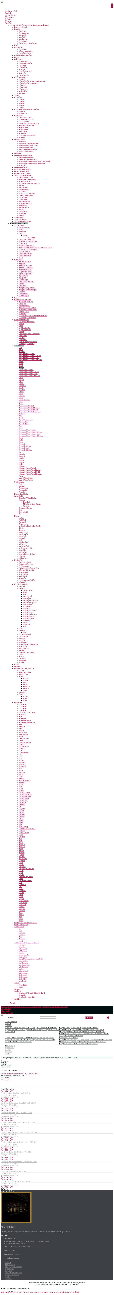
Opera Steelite (24, 833)
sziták (21, 654)
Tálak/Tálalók (19, 927)
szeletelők (22, 550)
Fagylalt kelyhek (24, 328)
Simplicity (22, 867)
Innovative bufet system (13, 1273)
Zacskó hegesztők (25, 53)
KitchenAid (18, 115)
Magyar (3, 1013)
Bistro (21, 364)
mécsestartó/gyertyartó (26, 245)
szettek (21, 969)
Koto (20, 786)
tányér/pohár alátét (25, 253)
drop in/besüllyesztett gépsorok (29, 183)
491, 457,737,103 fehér (27, 712)
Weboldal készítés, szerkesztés (11, 1292)
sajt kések (22, 544)
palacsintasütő (28, 604)
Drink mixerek (24, 33)
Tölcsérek (22, 658)
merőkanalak (23, 963)
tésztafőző (22, 213)
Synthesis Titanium (25, 450)
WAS (20, 913)
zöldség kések (23, 558)
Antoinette (22, 718)
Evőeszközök (19, 346)
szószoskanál (23, 971)
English (10, 1013)
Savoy (21, 428)
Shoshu (21, 865)
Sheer (21, 863)
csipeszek (22, 945)
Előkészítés (18, 59)
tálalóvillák (22, 979)
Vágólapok (22, 660)
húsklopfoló (23, 642)
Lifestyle (22, 805)
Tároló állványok (20, 219)
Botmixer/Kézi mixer (26, 119)
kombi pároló (23, 197)
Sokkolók (22, 93)
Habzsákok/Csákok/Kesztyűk (29, 334)
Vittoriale (22, 466)
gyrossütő (22, 191)
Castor (21, 740)
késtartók (22, 538)
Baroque (22, 726)
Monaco (21, 817)
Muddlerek (22, 286)
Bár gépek (17, 29)
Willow (21, 915)
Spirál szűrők (23, 294)
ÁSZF (7, 1054)
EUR (7, 1011)
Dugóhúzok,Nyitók (25, 272)
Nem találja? (8, 1226)
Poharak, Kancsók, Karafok (24, 668)
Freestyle (22, 772)
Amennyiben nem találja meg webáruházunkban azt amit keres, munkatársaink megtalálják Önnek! (35, 1232)
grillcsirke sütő (24, 189)
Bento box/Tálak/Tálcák (27, 498)
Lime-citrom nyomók (26, 282)
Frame (21, 770)
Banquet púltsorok (20, 27)
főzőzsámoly (23, 187)
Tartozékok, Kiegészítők (27, 318)
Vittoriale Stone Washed (27, 468)
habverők (22, 638)
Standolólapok (24, 296)
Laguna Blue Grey (25, 795)
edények (22, 588)
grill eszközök (23, 636)
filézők (21, 528)
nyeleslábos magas (29, 602)
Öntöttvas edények (25, 508)
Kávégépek (18, 97)
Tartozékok (23, 41)
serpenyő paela (28, 618)
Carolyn (21, 368)
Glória (21, 776)
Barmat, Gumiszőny (26, 268)
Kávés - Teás (23, 674)
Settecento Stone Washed (27, 430)
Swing (21, 442)
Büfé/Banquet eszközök (22, 300)
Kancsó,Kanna (24, 312)
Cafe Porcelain (24, 738)
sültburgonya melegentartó (28, 149)
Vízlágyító (22, 165)
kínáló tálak (23, 243)
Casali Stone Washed (26, 370)
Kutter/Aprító (23, 574)
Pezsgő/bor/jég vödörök (27, 288)
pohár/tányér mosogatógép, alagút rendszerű (34, 161)
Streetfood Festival (25, 881)
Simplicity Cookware (26, 869)
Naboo (21, 821)
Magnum (22, 809)
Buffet (21, 736)
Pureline (21, 853)
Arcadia (12, 1003)
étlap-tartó (31, 237)
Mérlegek (17, 153)
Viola (20, 464)
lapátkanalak (23, 961)
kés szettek (22, 536)
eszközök (22, 630)
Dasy (20, 754)
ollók (20, 540)
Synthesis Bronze (25, 446)
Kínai (21, 784)
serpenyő (26, 608)
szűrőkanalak (23, 973)
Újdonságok (9, 17)
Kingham (22, 390)
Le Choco (22, 803)
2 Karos (21, 101)
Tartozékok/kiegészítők (27, 580)
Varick (21, 897)
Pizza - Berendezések (21, 171)
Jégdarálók (22, 35)
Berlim (21, 362)
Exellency (22, 766)
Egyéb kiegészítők (25, 274)
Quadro (21, 855)
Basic (21, 728)
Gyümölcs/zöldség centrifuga (29, 123)
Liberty (21, 392)
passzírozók (23, 646)
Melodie (21, 815)
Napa (25, 700)
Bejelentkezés (6, 1009)
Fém (20, 484)
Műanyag (22, 692)
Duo (20, 758)
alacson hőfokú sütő (26, 177)
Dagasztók (22, 65)
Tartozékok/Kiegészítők (27, 135)
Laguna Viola (23, 801)
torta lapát (22, 981)
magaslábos (27, 598)
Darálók (21, 107)
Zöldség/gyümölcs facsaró (28, 43)
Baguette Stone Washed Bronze (30, 356)
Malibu (21, 811)
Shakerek (22, 292)
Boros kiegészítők (25, 270)
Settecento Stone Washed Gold (29, 434)
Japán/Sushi (18, 496)
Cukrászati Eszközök (21, 320)
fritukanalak (23, 949)
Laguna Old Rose (25, 797)
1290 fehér (22, 710)
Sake (20, 510)
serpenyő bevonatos (30, 610)
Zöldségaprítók (24, 75)
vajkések (22, 556)
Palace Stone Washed (26, 406)
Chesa (21, 378)
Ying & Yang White (26, 480)
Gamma (21, 384)
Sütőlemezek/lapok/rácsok (28, 342)
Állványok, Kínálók (26, 302)
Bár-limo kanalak (25, 261)
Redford (21, 414)
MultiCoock (23, 131)
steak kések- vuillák (26, 548)
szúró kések (23, 552)
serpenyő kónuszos (30, 614)
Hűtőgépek (22, 85)
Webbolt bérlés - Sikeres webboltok (35, 1292)
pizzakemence (24, 207)
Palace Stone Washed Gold (28, 410)
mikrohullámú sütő (25, 203)
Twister (21, 893)
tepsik (25, 622)
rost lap (21, 209)
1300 (20, 348)
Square (21, 875)
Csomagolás (18, 47)
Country (21, 748)
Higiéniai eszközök (21, 494)
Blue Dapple (23, 734)
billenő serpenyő (24, 181)
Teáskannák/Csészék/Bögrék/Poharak (32, 993)
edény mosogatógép (26, 157)
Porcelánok (18, 702)
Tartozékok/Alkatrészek (22, 221)
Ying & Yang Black (26, 478)
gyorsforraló (27, 596)
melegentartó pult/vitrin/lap (28, 145)
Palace (21, 404)
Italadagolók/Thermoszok (28, 310)
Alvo (20, 716)
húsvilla (21, 953)
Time (20, 887)
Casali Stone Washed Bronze (29, 372)
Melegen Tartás (19, 139)
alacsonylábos (28, 590)
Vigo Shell (22, 905)
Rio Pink (22, 857)
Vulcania (22, 911)
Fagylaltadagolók (25, 330)
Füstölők (22, 111)
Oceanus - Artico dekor (27, 829)
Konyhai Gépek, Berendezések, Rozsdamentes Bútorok (29, 25)
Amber (25, 696)
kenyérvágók (23, 534)
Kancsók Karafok (25, 672)
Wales (21, 476)
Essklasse (22, 764)
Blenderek (22, 31)
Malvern (22, 396)
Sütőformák (23, 340)
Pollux (21, 843)
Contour (21, 744)
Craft (20, 750)
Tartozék (17, 989)
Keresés (89, 1017)
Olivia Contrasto (24, 400)
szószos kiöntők (24, 251)
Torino (21, 889)
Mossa (21, 819)
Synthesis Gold (24, 448)
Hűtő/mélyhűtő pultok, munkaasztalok (32, 81)
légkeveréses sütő (25, 201)
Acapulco (22, 714)
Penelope (26, 686)
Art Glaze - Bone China (27, 722)
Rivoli (21, 418)
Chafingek (22, 304)
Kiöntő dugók (23, 280)
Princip (21, 851)
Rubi (20, 426)
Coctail (21, 670)
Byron (21, 366)
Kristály (21, 676)
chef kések (22, 520)
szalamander (23, 211)
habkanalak (23, 951)
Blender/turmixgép (25, 117)
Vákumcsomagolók (25, 51)
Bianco (21, 730)
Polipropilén (23, 490)
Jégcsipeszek (23, 276)
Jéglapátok (22, 278)
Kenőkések (23, 336)
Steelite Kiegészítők (26, 877)
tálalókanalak (23, 977)
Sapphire (22, 861)
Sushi (21, 440)
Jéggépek (22, 37)
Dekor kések (23, 524)
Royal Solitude (24, 424)
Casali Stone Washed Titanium (29, 376)
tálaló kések (23, 975)
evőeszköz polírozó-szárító (28, 159)
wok (24, 626)
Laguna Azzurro (24, 792)
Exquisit (26, 678)
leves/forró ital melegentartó (28, 143)
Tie (20, 452)
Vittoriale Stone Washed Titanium (30, 474)
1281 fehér (22, 708)
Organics (22, 837)
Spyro (21, 873)
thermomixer (23, 113)
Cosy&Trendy (24, 746)
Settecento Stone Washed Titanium (31, 436)
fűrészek (22, 530)
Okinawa (22, 831)
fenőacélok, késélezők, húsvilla (30, 526)
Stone (21, 879)
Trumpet (22, 456)
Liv (20, 807)
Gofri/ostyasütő (24, 566)
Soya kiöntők (23, 512)
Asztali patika (19, 225)
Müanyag (22, 935)
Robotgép (22, 133)
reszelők (21, 650)
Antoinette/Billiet (25, 720)
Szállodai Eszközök (21, 925)
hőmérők (22, 640)
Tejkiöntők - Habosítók (27, 997)
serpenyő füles (28, 612)
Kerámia (22, 500)
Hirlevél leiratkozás (12, 1275)
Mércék (21, 284)
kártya (21, 233)
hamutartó (22, 231)
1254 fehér (22, 704)
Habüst (21, 332)
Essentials (22, 762)
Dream (25, 698)
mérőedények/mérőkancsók (28, 644)
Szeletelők (22, 73)
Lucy (25, 684)
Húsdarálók (23, 67)
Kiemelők (22, 314)
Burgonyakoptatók (25, 63)
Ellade (21, 382)
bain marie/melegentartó (27, 179)
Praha (21, 849)
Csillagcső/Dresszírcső (27, 322)
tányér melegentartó (26, 151)
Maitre (21, 394)
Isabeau (21, 778)
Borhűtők (22, 79)
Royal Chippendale (25, 420)
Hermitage (22, 386)
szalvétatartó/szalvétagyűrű (28, 249)
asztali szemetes (24, 227)
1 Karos (21, 99)
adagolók (22, 586)
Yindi (21, 919)
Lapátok (21, 338)
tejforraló (26, 620)
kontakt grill (23, 199)
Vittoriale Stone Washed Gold (29, 472)
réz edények (27, 606)
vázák (21, 257)
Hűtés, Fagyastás (20, 77)
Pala (20, 937)
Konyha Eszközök (20, 584)
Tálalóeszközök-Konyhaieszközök (26, 943)
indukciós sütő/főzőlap (27, 193)
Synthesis (22, 444)
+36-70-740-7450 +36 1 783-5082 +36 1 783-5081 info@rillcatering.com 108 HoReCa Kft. (34, 1007)
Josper (16, 95)
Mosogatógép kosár (21, 167)
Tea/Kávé (17, 991)
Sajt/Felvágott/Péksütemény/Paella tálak (33, 316)
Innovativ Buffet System (27, 308)
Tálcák (16, 983)
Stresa (21, 438)
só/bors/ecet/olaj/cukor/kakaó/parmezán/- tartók (35, 247)
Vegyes (21, 460)
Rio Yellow (23, 859)
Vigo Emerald (23, 901)
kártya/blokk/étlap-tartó (27, 239)
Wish (20, 917)
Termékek (8, 23)
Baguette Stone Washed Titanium (30, 360)
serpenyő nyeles (28, 616)
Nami (21, 823)
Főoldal (8, 13)
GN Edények (19, 482)
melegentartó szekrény (26, 147)
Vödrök (21, 662)
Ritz (20, 416)
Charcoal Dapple (25, 742)
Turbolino (22, 891)
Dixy (20, 756)
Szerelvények (19, 217)
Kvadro (21, 790)
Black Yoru (23, 732)
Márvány (22, 933)
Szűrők (21, 656)
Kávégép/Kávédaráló (26, 125)
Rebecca (26, 688)
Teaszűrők (22, 995)
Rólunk (8, 19)
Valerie (21, 458)
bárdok (21, 518)
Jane (24, 682)
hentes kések (23, 532)
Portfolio (22, 845)
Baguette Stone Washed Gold (29, 358)
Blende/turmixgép (25, 562)
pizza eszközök (24, 648)
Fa (19, 929)
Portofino (22, 847)
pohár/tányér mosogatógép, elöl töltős (32, 163)
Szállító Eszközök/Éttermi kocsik (25, 923)
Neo (20, 825)
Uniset (21, 895)
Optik (21, 835)
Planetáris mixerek (25, 71)
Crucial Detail (23, 752)
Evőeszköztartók (24, 306)
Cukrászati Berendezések (23, 55)
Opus (20, 402)
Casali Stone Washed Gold (28, 374)
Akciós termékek (11, 11)
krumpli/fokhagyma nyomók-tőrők (31, 959)
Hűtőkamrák (23, 87)
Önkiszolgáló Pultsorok (22, 169)
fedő (24, 594)
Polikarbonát (23, 488)
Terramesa (22, 885)
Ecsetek (21, 324)
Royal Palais (23, 422)
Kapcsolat (8, 21)
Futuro (21, 774)
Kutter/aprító (23, 129)
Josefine (21, 782)
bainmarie (22, 141)
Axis (20, 724)
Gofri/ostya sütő (24, 121)
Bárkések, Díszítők (25, 266)
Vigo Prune (23, 903)
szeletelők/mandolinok (26, 652)
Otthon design (10, 15)
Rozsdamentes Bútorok (22, 173)
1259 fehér (22, 706)
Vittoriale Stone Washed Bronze (30, 470)
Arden (21, 350)
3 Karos (21, 103)
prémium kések (24, 542)
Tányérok (26, 506)
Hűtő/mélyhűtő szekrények (28, 83)
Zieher (21, 921)
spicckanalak (23, 967)
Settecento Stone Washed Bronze (30, 432)
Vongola (22, 909)
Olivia (21, 398)
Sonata (21, 871)
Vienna (21, 462)
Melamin (22, 486)
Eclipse (21, 380)
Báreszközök (18, 259)
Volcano (21, 907)
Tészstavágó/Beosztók (26, 344)
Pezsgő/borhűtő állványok (28, 290)
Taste (20, 883)
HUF (3, 1011)
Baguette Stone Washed (27, 354)
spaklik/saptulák (24, 965)
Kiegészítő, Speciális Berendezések (26, 109)
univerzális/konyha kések (27, 554)
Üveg (21, 694)
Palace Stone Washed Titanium (29, 412)
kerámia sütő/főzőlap (26, 195)
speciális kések (24, 546)
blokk (25, 235)
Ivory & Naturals (25, 780)
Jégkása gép (23, 39)
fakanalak (22, 947)
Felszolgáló (23, 985)
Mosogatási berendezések (23, 155)
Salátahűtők (23, 91)
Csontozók (22, 522)
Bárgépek (22, 263)
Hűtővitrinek (23, 89)
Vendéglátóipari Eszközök (19, 223)
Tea (20, 514)
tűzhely (21, 215)
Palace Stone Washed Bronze (29, 408)
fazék (25, 592)
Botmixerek (23, 61)
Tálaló (21, 987)
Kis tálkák (26, 502)
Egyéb (16, 57)
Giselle (25, 680)
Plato (20, 839)
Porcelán (22, 492)
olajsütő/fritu (23, 205)
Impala (21, 388)
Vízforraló (22, 137)
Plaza (20, 841)
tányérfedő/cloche (25, 255)
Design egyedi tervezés (13, 1267)
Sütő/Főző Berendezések (23, 175)
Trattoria (22, 454)
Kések (16, 516)
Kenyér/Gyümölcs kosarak (28, 241)
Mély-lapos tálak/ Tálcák (32, 504)
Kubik (16, 664)
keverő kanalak (24, 955)
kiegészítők (23, 957)
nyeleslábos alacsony (30, 600)
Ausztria (22, 352)
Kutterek (22, 69)
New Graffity (23, 827)
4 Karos (21, 105)
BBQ (16, 45)
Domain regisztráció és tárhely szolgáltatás (64, 1292)
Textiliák (17, 999)
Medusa (21, 813)
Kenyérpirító (23, 127)
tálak (24, 632)
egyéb (21, 229)
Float (20, 768)
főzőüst (21, 185)
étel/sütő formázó (25, 634)
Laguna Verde (24, 799)
